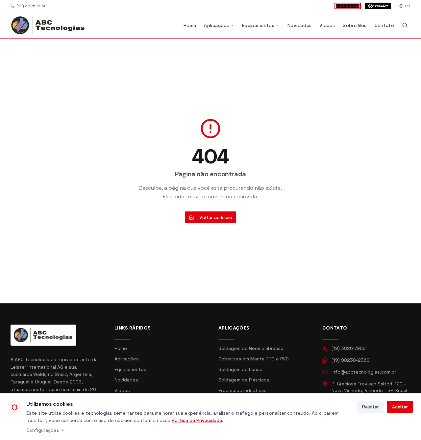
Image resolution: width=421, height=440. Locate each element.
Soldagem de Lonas (240, 369)
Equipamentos (258, 25)
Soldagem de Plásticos (243, 380)
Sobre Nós (354, 25)
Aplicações (216, 25)
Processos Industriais (242, 390)
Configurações (42, 430)
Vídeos (327, 25)
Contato (384, 25)
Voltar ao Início (215, 217)
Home (190, 25)
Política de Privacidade (197, 420)
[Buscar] (404, 25)
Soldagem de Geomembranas (250, 348)
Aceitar (400, 407)
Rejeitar (370, 407)
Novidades (299, 25)
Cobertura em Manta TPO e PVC (253, 359)
